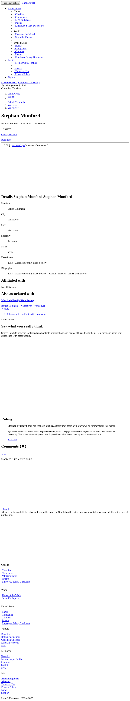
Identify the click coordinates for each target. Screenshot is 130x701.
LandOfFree (14, 8)
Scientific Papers (23, 37)
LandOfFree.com (10, 642)
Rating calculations (10, 637)
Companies (20, 17)
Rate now (6, 139)
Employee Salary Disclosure (29, 25)
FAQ (3, 645)
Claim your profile (9, 134)
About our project (10, 678)
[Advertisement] (65, 169)
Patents (18, 22)
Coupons (5, 662)
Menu (11, 60)
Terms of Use (21, 71)
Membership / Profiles (25, 62)
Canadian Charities (10, 639)
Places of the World (24, 34)
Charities (19, 14)
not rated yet (18, 145)
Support (5, 692)
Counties (19, 51)
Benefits (5, 634)
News (4, 690)
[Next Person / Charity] (5, 453)
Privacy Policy (22, 74)
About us (5, 681)
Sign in (11, 77)
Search (18, 68)
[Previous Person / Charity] (2, 453)
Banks (18, 45)
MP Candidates (22, 20)
